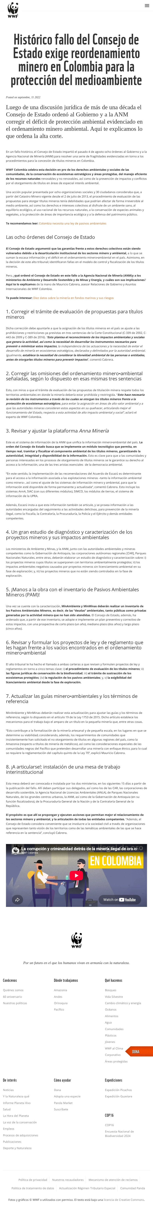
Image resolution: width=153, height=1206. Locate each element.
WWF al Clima (114, 1048)
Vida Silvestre (114, 997)
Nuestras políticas (15, 1003)
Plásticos (111, 1035)
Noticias (8, 1090)
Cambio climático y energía (123, 1003)
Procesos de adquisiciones (20, 1135)
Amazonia (60, 990)
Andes (58, 997)
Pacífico (59, 1009)
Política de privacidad (33, 1180)
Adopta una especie (67, 1096)
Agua (108, 1022)
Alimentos (111, 1016)
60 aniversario (12, 997)
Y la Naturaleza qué (16, 1096)
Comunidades (114, 1029)
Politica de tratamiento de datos (33, 1188)
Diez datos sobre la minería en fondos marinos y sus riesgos (73, 298)
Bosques (110, 990)
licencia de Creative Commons (124, 1200)
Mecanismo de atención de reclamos (113, 1180)
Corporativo (113, 1055)
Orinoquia (61, 1003)
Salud (7, 1109)
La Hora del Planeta (16, 1116)
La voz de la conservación (20, 1122)
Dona (57, 1090)
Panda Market (63, 1103)
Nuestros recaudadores (68, 1180)
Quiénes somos (13, 990)
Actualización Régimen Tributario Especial (87, 1188)
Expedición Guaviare (118, 1096)
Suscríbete (61, 1109)
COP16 (109, 1125)
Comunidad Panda (132, 1188)
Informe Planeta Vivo (16, 1103)
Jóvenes (110, 1042)
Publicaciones (12, 1142)
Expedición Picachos (118, 1090)
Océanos (111, 1009)
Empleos (8, 1129)
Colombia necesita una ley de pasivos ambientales (72, 223)
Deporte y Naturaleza (17, 1148)
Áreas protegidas (116, 1061)
